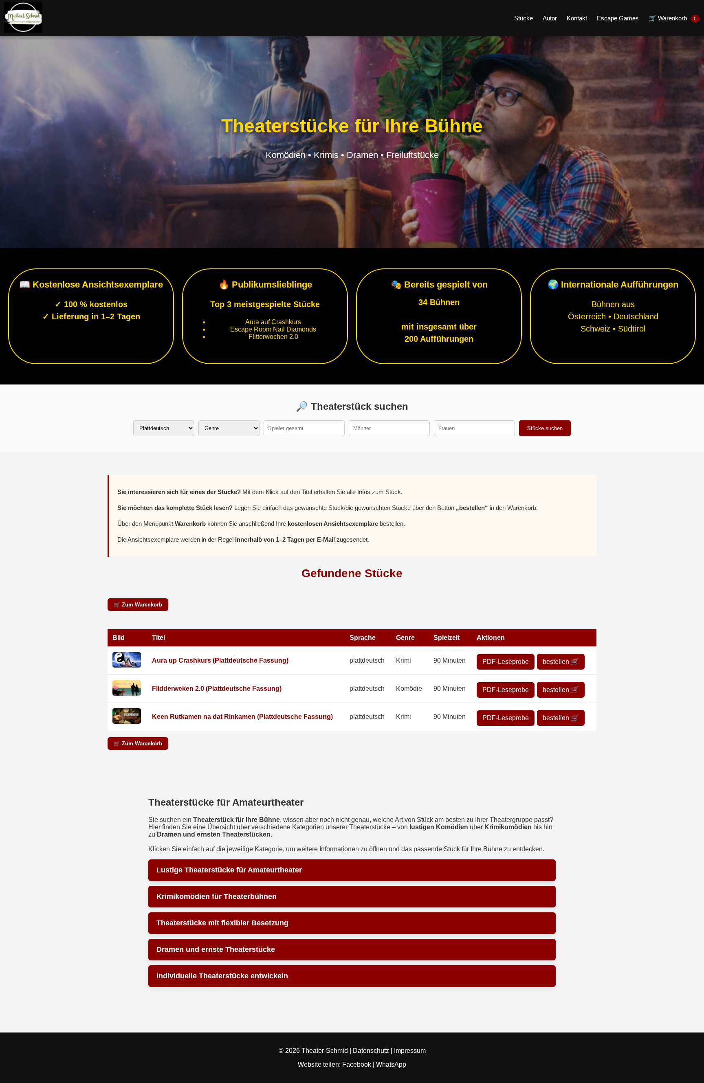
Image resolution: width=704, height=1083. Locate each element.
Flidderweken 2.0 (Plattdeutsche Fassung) (217, 688)
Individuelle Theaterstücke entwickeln (222, 976)
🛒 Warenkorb (673, 18)
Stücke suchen (545, 428)
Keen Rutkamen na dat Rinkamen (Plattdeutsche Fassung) (242, 716)
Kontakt (577, 18)
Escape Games (618, 18)
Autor (550, 18)
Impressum (410, 1050)
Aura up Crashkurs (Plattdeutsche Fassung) (220, 660)
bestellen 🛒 (561, 661)
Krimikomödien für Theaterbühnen (216, 896)
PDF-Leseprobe (505, 661)
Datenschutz (371, 1050)
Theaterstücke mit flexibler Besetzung (222, 923)
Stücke (523, 18)
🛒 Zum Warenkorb (138, 605)
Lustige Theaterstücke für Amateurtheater (229, 870)
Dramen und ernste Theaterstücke (215, 949)
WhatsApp (391, 1064)
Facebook (357, 1064)
